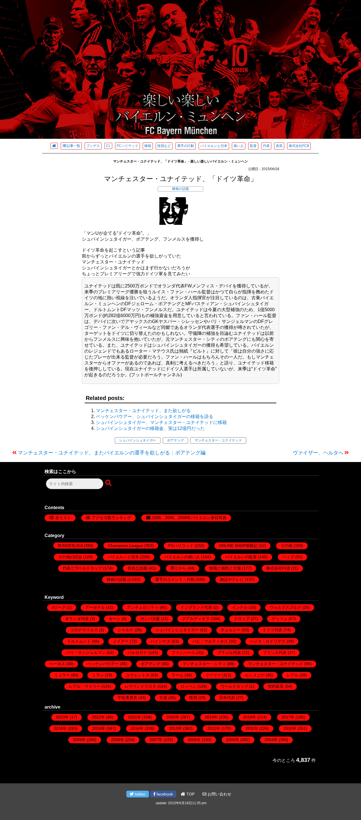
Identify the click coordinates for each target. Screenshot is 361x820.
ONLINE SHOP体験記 (238, 545)
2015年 (98, 728)
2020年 (172, 717)
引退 (163, 697)
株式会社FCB (299, 146)
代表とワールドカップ (82, 568)
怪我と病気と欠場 (225, 568)
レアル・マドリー (84, 686)
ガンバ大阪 (150, 618)
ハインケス (160, 641)
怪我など (164, 146)
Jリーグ (58, 607)
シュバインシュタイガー (137, 440)
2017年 (287, 717)
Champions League (125, 545)
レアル (292, 675)
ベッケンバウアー (103, 663)
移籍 (147, 146)
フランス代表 (275, 652)
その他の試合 (70, 557)
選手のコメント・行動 (175, 579)
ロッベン (188, 686)
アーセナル (95, 607)
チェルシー (231, 630)
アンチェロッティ (143, 607)
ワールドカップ (234, 686)
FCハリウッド (127, 146)
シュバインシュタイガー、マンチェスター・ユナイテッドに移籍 (161, 422)
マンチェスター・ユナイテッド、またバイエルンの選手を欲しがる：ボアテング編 (112, 453)
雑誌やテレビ (232, 579)
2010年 (289, 728)
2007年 (155, 739)
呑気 (279, 146)
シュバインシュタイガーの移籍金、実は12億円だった (150, 428)
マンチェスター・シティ (204, 663)
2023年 (62, 717)
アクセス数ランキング (111, 517)
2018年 (249, 717)
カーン (114, 618)
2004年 (271, 739)
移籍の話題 (180, 189)
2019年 (211, 717)
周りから (178, 568)
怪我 (193, 697)
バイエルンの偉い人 (182, 557)
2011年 (252, 728)
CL (108, 146)
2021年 (134, 717)
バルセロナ (137, 652)
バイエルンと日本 (213, 146)
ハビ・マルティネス (210, 641)
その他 (286, 545)
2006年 (194, 739)
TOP (190, 794)
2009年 (79, 739)
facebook (164, 794)
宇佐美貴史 (127, 697)
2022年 (98, 717)
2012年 (213, 728)
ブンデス (93, 146)
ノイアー (121, 641)
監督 (253, 146)
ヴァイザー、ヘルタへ (318, 453)
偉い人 (239, 146)
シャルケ (125, 630)
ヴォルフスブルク (285, 607)
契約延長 (276, 686)
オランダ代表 (77, 618)
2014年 (137, 728)
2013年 (175, 728)
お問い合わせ (218, 794)
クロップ (242, 618)
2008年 (117, 739)
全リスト (63, 517)
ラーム (177, 675)
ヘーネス (57, 663)
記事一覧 (73, 146)
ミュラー (62, 675)
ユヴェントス (137, 675)
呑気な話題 (137, 568)
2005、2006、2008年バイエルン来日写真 (189, 517)
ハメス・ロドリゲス (267, 641)
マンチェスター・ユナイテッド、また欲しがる (143, 410)
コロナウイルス (84, 630)
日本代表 (227, 697)
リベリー (213, 675)
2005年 (232, 739)
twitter (140, 794)
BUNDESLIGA (70, 545)
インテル (240, 607)
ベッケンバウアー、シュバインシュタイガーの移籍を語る (154, 416)
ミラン (98, 675)
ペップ (288, 557)
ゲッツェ (279, 618)
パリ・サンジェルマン (85, 652)
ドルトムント (79, 641)
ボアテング (175, 440)
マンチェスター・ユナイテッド (218, 440)
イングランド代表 (196, 607)
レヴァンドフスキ (140, 686)
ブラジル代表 (229, 652)
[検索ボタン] (109, 483)
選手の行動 (185, 146)
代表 (266, 146)
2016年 (60, 728)
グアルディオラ (196, 618)
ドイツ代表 (272, 630)
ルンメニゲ (255, 675)
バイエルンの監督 (241, 557)
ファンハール (183, 652)
